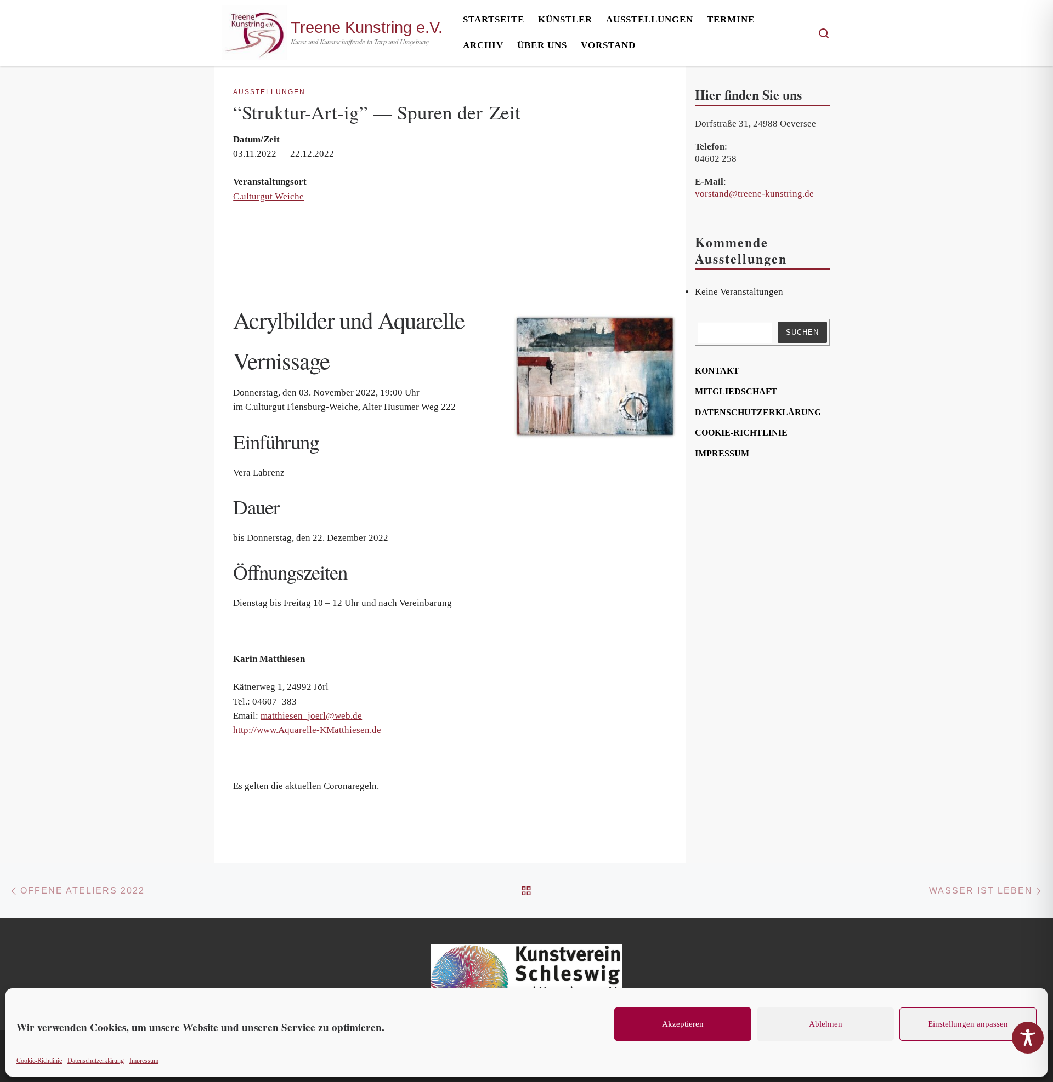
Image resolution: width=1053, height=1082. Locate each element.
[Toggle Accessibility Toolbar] (1028, 1038)
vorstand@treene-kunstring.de (754, 193)
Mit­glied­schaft (736, 391)
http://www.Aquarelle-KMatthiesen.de (307, 730)
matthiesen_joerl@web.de (311, 716)
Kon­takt (717, 370)
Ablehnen (825, 1024)
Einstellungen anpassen (968, 1024)
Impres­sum (143, 1060)
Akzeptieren (683, 1024)
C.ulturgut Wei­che (268, 196)
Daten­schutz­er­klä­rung (95, 1060)
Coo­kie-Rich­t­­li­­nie (741, 432)
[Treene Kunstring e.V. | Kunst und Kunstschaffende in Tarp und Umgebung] (254, 30)
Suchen (802, 332)
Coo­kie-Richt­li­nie (39, 1060)
